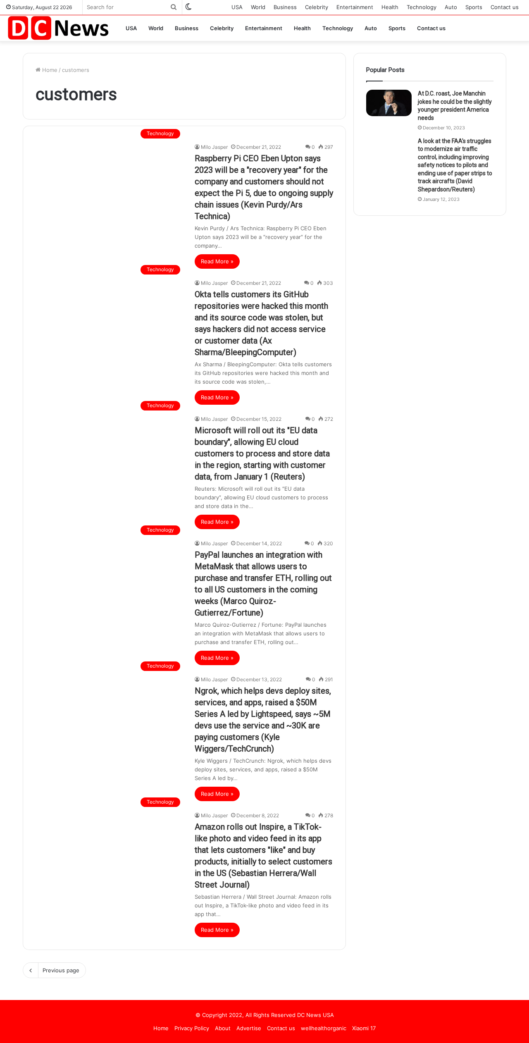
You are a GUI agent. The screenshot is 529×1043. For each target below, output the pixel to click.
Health (389, 7)
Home (49, 70)
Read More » (217, 261)
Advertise (248, 1028)
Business (285, 7)
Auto (451, 7)
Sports (473, 7)
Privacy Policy (191, 1028)
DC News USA (315, 1015)
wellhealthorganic (323, 1028)
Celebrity (316, 7)
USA (237, 7)
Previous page (61, 970)
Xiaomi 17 (364, 1028)
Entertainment (354, 7)
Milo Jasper (214, 147)
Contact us (505, 7)
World (258, 7)
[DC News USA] (58, 28)
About (223, 1028)
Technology (421, 7)
